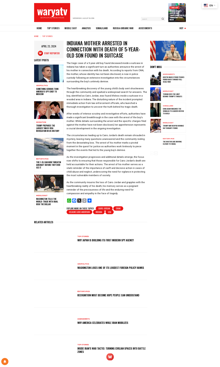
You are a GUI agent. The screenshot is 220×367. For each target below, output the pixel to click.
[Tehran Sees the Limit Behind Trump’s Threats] (155, 94)
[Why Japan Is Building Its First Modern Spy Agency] (54, 239)
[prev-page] (151, 153)
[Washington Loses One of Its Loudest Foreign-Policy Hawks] (54, 266)
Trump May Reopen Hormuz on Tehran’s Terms (173, 126)
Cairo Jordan (104, 208)
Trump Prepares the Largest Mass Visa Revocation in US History (47, 128)
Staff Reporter (52, 53)
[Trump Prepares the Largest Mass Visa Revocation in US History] (49, 110)
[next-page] (155, 153)
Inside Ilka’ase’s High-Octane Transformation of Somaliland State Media (177, 15)
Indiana (99, 212)
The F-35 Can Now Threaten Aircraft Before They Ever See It (48, 165)
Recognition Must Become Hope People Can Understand (108, 295)
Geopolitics (42, 85)
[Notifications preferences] (4, 361)
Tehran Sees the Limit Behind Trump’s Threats (172, 95)
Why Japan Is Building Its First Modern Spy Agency (105, 240)
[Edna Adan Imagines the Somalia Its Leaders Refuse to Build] (155, 110)
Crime (118, 208)
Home (36, 36)
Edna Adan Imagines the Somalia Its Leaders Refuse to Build (173, 111)
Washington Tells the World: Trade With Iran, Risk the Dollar (47, 201)
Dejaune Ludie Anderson (79, 212)
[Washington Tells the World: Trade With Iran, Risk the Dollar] (49, 183)
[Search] (162, 19)
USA (109, 212)
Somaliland (174, 7)
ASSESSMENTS (83, 319)
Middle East (41, 195)
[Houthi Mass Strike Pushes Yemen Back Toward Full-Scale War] (155, 78)
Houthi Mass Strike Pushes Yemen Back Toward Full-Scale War (173, 79)
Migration (41, 122)
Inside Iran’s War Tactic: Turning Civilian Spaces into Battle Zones (111, 350)
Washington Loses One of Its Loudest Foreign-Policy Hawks (110, 268)
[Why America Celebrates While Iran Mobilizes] (54, 321)
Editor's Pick (42, 159)
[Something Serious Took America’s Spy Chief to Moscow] (49, 73)
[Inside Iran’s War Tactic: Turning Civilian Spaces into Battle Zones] (54, 349)
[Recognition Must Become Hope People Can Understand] (54, 294)
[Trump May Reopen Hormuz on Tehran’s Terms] (155, 126)
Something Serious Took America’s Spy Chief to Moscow (47, 91)
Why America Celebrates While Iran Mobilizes (102, 323)
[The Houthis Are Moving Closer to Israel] (155, 141)
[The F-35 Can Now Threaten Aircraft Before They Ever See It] (49, 147)
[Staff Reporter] (41, 53)
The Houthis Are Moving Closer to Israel (172, 142)
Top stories (47, 36)
